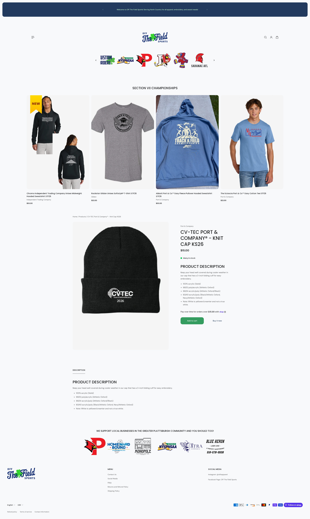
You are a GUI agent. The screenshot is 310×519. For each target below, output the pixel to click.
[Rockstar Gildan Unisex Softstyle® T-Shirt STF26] (122, 142)
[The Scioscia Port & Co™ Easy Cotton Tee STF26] (252, 142)
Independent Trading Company (39, 200)
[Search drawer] (265, 37)
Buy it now (217, 321)
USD (19, 505)
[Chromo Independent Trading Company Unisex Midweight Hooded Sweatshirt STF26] (58, 142)
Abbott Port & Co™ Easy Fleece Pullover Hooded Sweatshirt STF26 (184, 195)
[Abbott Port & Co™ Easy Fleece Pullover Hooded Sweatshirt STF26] (187, 142)
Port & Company (162, 200)
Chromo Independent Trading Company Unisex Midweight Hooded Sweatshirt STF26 (54, 195)
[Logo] (155, 37)
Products (82, 217)
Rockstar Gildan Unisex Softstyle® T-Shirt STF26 (114, 193)
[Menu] (33, 37)
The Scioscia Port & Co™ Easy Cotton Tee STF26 (243, 193)
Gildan (93, 197)
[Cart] (277, 37)
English (10, 505)
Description (79, 370)
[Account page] (271, 37)
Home (75, 217)
